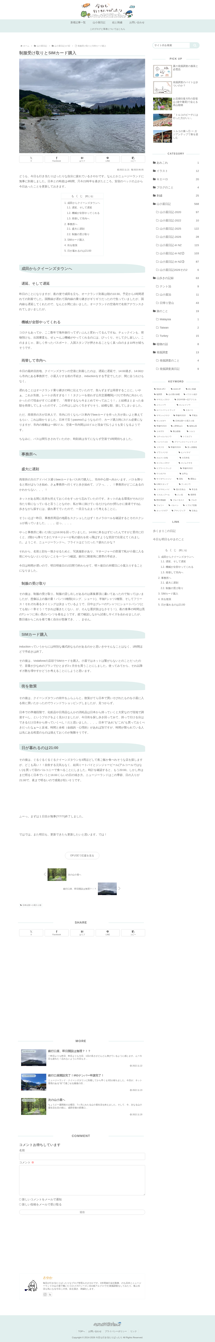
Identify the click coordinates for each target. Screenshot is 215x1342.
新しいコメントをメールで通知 (42, 1199)
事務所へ (72, 224)
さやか (47, 1277)
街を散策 (72, 245)
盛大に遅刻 (78, 228)
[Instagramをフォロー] (45, 1294)
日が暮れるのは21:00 (79, 250)
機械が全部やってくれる (86, 212)
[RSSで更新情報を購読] (50, 1294)
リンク (133, 1331)
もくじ (77, 196)
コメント (26, 1162)
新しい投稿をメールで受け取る (42, 1204)
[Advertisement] (82, 980)
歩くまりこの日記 (164, 531)
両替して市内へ (81, 218)
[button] (133, 159)
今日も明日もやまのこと (168, 539)
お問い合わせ (95, 1331)
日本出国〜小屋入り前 (32, 905)
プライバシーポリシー (116, 1331)
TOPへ (81, 1331)
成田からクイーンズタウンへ (83, 202)
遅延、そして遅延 (82, 207)
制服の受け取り (81, 234)
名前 (22, 1150)
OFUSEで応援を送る (82, 855)
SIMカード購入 (75, 239)
